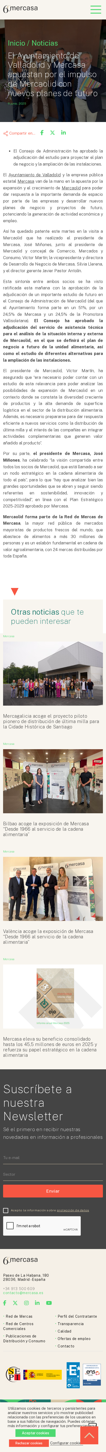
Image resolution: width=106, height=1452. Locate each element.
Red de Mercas (19, 1316)
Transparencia (71, 1324)
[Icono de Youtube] (49, 1303)
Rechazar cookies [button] (28, 1443)
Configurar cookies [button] (66, 1443)
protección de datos (73, 1210)
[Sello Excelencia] (73, 1375)
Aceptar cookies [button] (35, 1433)
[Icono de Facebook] (5, 1303)
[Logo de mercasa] (14, 1375)
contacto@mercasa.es (23, 1293)
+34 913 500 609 (19, 1289)
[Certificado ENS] (92, 1375)
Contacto (66, 1346)
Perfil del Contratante (77, 1316)
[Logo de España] (43, 1375)
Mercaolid (71, 188)
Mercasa (25, 181)
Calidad (65, 1331)
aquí (92, 1426)
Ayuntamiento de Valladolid (34, 174)
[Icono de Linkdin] (37, 1303)
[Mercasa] (20, 11)
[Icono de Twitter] (15, 1303)
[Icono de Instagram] (26, 1303)
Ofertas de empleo (74, 1339)
